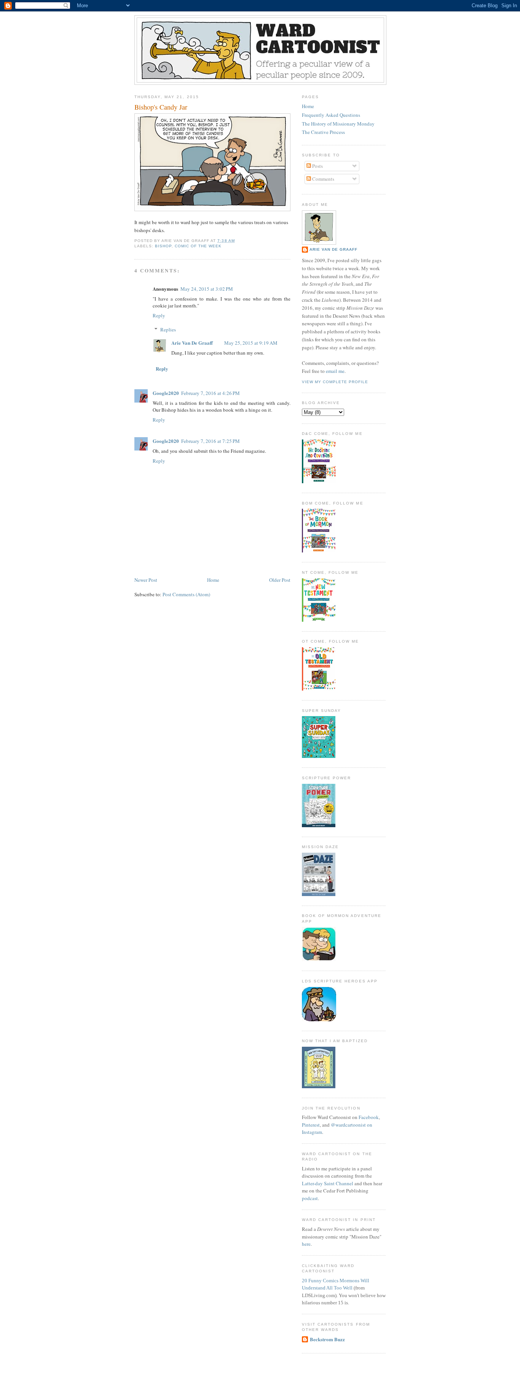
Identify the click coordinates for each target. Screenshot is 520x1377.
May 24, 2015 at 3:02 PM (206, 288)
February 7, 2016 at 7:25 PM (210, 441)
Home (213, 579)
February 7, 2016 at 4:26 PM (210, 393)
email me (335, 371)
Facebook (369, 1117)
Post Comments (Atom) (186, 594)
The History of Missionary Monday (338, 123)
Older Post (279, 579)
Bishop (163, 246)
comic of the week (198, 246)
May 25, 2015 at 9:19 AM (251, 342)
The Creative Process (323, 132)
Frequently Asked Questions (331, 114)
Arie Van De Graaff (192, 342)
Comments (322, 178)
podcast (310, 1198)
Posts (317, 165)
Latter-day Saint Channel (327, 1183)
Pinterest (311, 1124)
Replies (168, 329)
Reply (159, 315)
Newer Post (145, 579)
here (306, 1243)
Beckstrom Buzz (327, 1339)
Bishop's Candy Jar (160, 106)
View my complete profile (335, 382)
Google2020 (166, 392)
